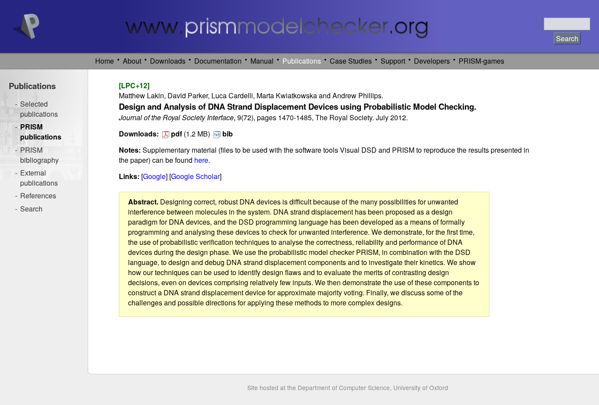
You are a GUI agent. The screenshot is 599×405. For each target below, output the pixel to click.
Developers (432, 61)
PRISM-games (481, 61)
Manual (262, 61)
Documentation (218, 61)
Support (393, 61)
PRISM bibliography (39, 155)
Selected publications (39, 109)
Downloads (167, 61)
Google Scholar (195, 176)
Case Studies (351, 61)
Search (31, 209)
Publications (301, 61)
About (132, 61)
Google (154, 176)
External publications (39, 178)
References (38, 195)
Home (104, 61)
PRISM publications (40, 132)
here (201, 160)
